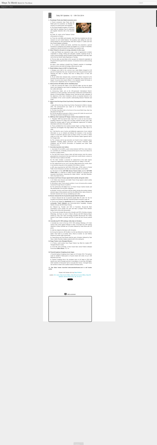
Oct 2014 (79, 276)
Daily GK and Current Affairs (78, 275)
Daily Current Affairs (65, 275)
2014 (55, 275)
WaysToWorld (78, 272)
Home (11, 7)
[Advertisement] (101, 38)
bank (58, 275)
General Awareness (69, 276)
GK (75, 276)
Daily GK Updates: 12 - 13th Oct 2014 (70, 15)
